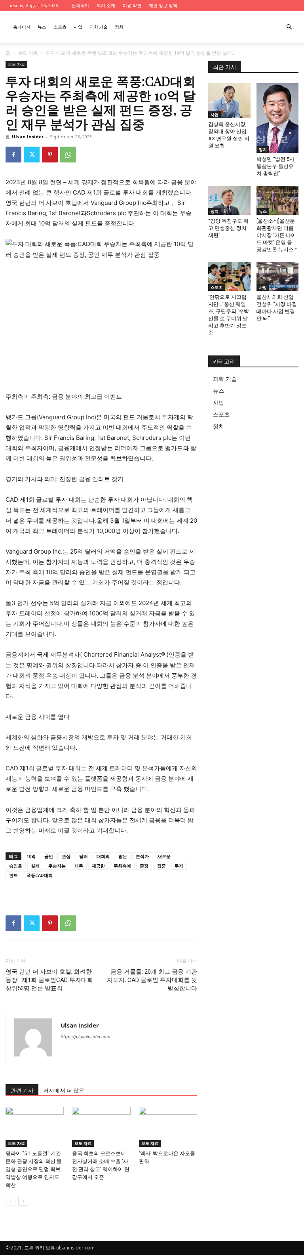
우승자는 (57, 866)
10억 (31, 856)
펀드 (13, 875)
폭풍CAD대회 (40, 875)
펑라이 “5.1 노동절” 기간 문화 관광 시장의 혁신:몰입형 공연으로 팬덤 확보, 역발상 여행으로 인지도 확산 (34, 1169)
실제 (35, 866)
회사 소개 (106, 5)
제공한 (98, 866)
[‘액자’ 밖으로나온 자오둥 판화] (168, 1127)
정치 (119, 26)
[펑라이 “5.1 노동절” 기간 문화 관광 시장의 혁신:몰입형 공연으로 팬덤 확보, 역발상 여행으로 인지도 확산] (35, 1127)
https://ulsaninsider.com (85, 1036)
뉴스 (42, 26)
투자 (179, 866)
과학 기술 (98, 26)
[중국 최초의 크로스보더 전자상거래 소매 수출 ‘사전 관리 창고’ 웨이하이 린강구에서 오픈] (101, 1127)
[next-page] (23, 1201)
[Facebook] (13, 154)
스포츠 (59, 26)
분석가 (142, 856)
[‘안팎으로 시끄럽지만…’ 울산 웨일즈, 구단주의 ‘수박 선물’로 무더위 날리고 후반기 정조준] (229, 276)
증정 (144, 866)
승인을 (15, 866)
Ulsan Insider (28, 136)
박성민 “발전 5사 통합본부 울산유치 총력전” (275, 166)
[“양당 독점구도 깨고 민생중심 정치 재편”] (229, 200)
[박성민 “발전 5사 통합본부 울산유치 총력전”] (277, 118)
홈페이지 (21, 26)
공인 (48, 856)
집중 (161, 866)
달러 (83, 856)
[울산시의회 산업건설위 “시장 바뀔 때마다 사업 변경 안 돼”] (277, 276)
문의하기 (80, 5)
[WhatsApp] (68, 154)
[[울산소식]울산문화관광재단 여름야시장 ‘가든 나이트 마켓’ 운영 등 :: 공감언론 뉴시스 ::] (277, 200)
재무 (78, 866)
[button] (288, 27)
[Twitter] (32, 154)
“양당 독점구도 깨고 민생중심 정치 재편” (228, 228)
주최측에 (122, 866)
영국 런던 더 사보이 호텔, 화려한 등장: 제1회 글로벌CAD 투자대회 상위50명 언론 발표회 (49, 980)
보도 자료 (28, 53)
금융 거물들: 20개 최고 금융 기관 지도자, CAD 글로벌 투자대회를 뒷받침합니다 (152, 980)
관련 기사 (22, 1090)
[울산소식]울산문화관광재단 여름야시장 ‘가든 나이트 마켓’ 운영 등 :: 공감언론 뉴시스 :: (276, 235)
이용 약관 (132, 5)
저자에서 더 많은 (63, 1090)
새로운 (164, 856)
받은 (122, 856)
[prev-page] (10, 1201)
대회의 (103, 856)
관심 (66, 856)
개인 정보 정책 (163, 5)
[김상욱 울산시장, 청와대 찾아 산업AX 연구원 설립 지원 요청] (229, 100)
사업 (78, 26)
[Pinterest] (50, 154)
